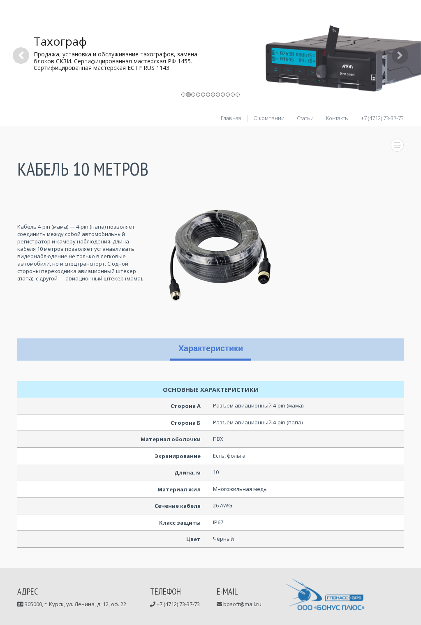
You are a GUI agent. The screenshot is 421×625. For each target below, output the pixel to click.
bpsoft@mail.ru (241, 604)
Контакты (337, 118)
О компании (269, 118)
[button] (21, 79)
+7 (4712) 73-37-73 (382, 118)
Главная (231, 118)
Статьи (305, 118)
